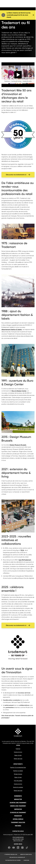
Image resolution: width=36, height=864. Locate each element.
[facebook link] (9, 847)
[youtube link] (13, 847)
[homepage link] (18, 732)
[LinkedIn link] (18, 847)
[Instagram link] (22, 847)
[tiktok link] (27, 847)
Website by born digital (26, 854)
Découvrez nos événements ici (16, 174)
